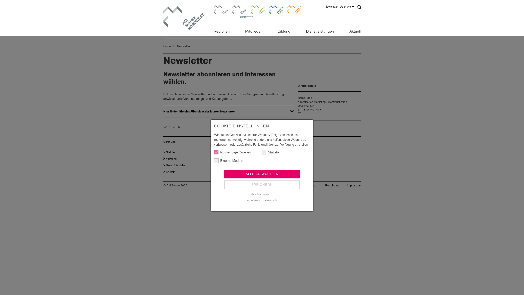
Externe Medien (231, 160)
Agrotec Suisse (255, 9)
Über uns (345, 6)
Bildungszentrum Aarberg (239, 9)
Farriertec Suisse (292, 9)
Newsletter (331, 6)
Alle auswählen (262, 174)
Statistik (273, 152)
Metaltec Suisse (273, 9)
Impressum (253, 200)
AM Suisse (219, 7)
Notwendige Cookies (235, 152)
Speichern (262, 184)
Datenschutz (269, 200)
